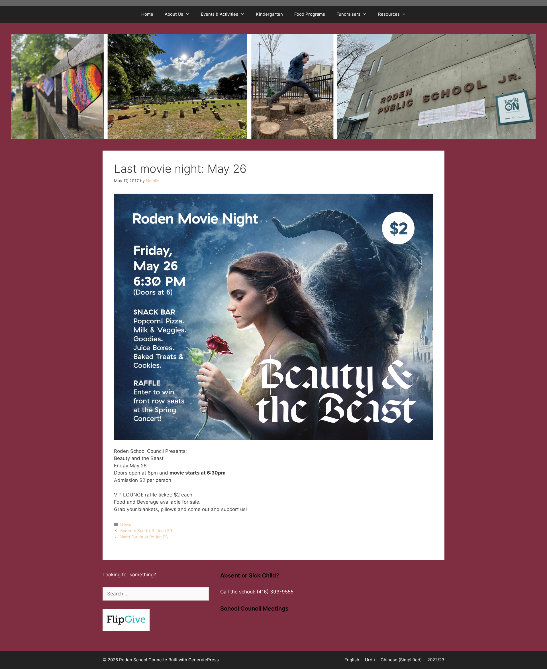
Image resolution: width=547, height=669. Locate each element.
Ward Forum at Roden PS (144, 536)
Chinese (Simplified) (401, 659)
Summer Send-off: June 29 (146, 530)
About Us (174, 14)
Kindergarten (269, 14)
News (125, 524)
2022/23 (435, 659)
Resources (389, 14)
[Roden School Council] (273, 86)
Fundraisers (348, 14)
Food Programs (309, 14)
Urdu (370, 659)
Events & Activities (219, 14)
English (351, 659)
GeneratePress (203, 659)
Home (147, 14)
